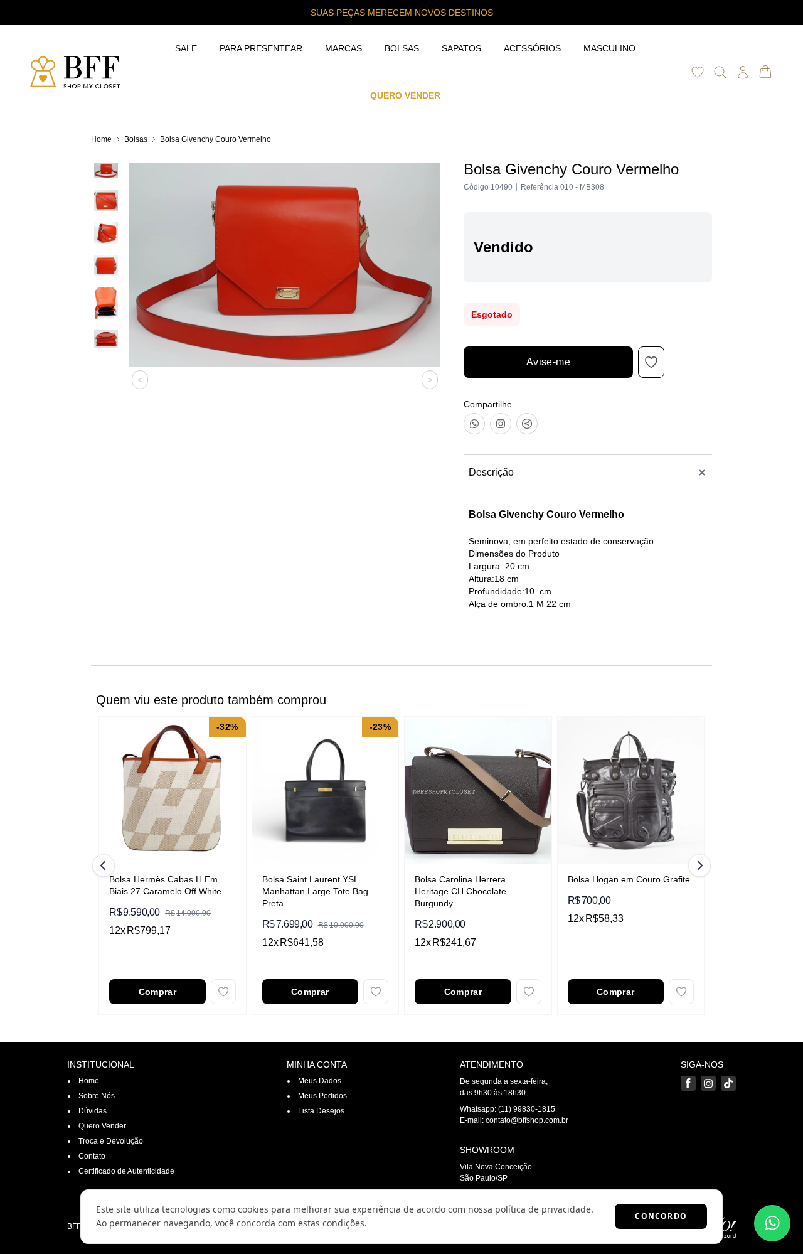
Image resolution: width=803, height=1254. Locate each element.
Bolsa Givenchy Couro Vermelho (215, 139)
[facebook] (688, 1083)
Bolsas (135, 139)
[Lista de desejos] (697, 72)
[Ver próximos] (697, 865)
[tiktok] (728, 1083)
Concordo (661, 1216)
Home (101, 139)
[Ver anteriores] (105, 865)
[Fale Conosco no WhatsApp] (772, 1223)
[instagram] (708, 1083)
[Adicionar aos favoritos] (223, 991)
